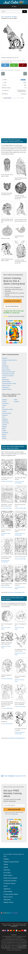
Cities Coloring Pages (7, 508)
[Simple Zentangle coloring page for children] (7, 172)
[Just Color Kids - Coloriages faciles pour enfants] (8, 930)
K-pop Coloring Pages (21, 558)
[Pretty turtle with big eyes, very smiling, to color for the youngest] (7, 719)
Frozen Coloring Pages (7, 708)
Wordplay (16, 401)
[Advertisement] (14, 118)
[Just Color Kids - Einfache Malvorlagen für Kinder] (19, 930)
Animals (4, 364)
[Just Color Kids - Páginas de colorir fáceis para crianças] (14, 930)
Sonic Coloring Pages (21, 706)
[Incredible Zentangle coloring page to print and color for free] (21, 193)
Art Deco (4, 401)
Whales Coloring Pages (7, 481)
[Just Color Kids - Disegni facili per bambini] (16, 930)
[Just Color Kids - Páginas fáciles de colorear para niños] (11, 930)
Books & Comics (6, 385)
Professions (5, 432)
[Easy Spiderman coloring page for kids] (21, 647)
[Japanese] (25, 930)
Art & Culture (5, 368)
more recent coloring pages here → (17, 592)
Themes (4, 362)
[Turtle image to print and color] (7, 673)
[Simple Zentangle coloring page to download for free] (21, 217)
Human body (5, 422)
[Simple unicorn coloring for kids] (21, 621)
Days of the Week (6, 413)
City (3, 407)
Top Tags (5, 925)
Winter (15, 399)
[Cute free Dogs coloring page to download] (7, 581)
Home (2, 16)
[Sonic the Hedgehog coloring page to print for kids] (21, 700)
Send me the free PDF (14, 809)
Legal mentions (16, 925)
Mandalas (4, 358)
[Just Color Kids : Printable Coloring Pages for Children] (13, 2)
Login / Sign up (23, 2)
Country (4, 411)
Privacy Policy (15, 813)
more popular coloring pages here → (17, 738)
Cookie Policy (23, 925)
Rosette (4, 434)
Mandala (4, 426)
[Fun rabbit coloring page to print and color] (21, 726)
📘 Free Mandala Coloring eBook (9, 912)
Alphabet (4, 399)
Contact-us (10, 925)
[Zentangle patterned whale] (21, 233)
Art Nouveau (5, 403)
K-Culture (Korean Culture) (9, 383)
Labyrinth (4, 424)
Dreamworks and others (8, 373)
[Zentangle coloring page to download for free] (7, 191)
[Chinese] (22, 930)
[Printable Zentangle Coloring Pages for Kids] (2, 776)
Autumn (4, 405)
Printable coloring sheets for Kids (14, 776)
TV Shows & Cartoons (8, 375)
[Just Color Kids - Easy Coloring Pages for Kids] (4, 930)
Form (3, 417)
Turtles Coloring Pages (7, 678)
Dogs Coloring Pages (7, 587)
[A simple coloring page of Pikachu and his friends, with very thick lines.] (7, 640)
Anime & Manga (6, 381)
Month (3, 428)
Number (4, 430)
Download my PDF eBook (12, 301)
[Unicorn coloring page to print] (7, 621)
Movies (4, 377)
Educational (8, 16)
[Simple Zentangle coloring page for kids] (21, 175)
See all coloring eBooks (12, 306)
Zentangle (14, 16)
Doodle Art (5, 415)
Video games (5, 387)
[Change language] (26, 2)
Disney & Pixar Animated (8, 371)
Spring (4, 436)
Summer (4, 438)
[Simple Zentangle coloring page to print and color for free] (7, 217)
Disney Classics (6, 369)
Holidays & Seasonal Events (9, 360)
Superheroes (5, 379)
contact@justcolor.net (22, 947)
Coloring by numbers (7, 409)
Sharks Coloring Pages (21, 508)
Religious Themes (7, 389)
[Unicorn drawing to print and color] (21, 674)
